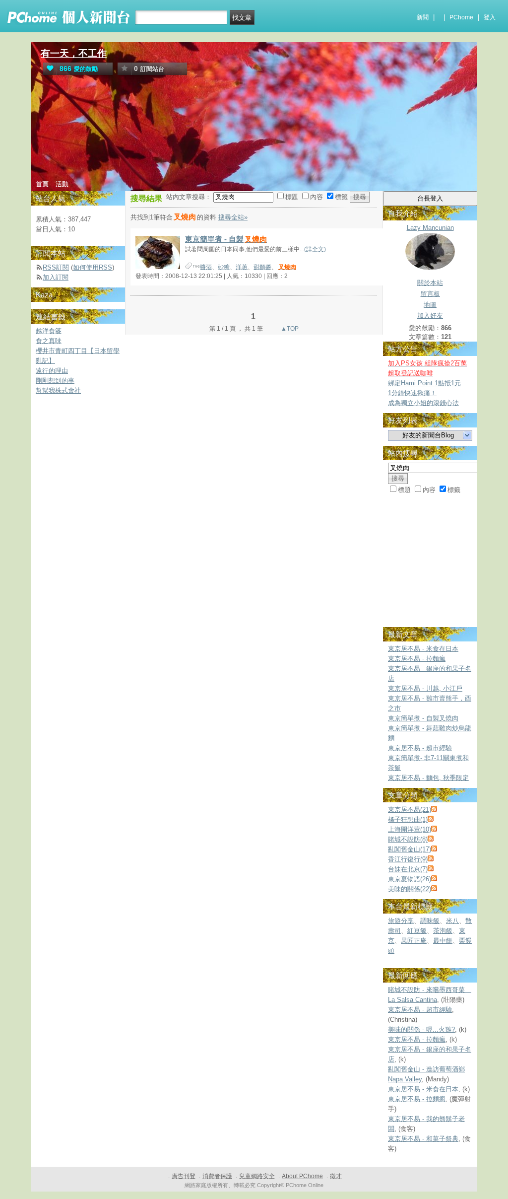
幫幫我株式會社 (58, 390)
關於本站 (430, 282)
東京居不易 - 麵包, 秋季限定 (428, 777)
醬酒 (206, 267)
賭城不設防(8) (408, 839)
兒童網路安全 (257, 1176)
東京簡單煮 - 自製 (226, 239)
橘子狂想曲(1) (408, 819)
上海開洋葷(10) (409, 829)
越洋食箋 (49, 331)
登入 (490, 17)
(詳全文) (315, 249)
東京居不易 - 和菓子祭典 (423, 1138)
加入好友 (430, 315)
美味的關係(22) (409, 889)
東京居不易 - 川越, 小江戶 (425, 688)
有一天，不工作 (74, 53)
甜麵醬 (262, 267)
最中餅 (442, 940)
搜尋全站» (233, 217)
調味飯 (430, 920)
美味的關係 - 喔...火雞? (421, 1029)
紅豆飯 (417, 930)
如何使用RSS (92, 267)
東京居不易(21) (409, 809)
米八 (452, 920)
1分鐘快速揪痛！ (412, 393)
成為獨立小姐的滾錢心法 (423, 403)
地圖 (430, 304)
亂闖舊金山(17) (409, 849)
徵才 (336, 1176)
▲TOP (289, 328)
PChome (461, 17)
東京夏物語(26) (409, 879)
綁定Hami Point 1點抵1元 (424, 383)
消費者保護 (217, 1176)
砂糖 (224, 267)
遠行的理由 (52, 370)
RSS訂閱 (56, 267)
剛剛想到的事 (55, 380)
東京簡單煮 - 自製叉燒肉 (423, 718)
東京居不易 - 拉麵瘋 (416, 658)
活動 (62, 184)
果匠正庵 (414, 940)
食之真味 (49, 341)
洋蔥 (242, 267)
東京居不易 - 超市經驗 (420, 748)
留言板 (430, 293)
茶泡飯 (442, 930)
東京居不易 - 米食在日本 (423, 648)
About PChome (302, 1176)
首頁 (42, 184)
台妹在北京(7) (408, 869)
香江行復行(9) (408, 859)
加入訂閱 (55, 277)
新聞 (423, 17)
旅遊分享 (401, 920)
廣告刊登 (183, 1176)
